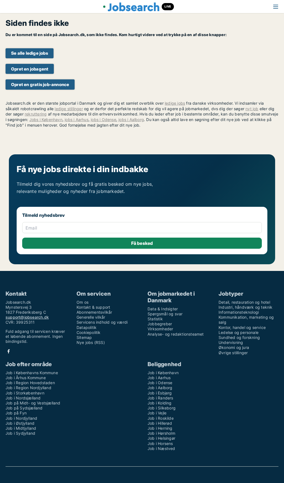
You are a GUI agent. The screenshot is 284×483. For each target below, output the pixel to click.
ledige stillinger (69, 108)
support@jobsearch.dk (27, 317)
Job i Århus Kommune (26, 377)
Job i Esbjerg (160, 393)
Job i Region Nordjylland (28, 387)
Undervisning (231, 342)
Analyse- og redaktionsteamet (176, 334)
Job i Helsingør (161, 438)
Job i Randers (160, 398)
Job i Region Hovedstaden (30, 382)
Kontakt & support (93, 307)
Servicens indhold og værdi (102, 322)
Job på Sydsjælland (24, 408)
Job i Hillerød (160, 423)
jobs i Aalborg (131, 119)
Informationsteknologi (239, 312)
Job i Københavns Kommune (32, 372)
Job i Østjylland (20, 423)
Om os (82, 302)
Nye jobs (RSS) (91, 342)
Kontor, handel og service (242, 327)
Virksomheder (160, 328)
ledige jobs (175, 103)
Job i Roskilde (161, 418)
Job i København (163, 372)
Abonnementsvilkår (94, 312)
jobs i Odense (103, 119)
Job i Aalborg (160, 387)
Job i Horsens (160, 443)
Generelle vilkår (91, 317)
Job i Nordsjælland (23, 398)
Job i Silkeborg (162, 408)
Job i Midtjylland (21, 428)
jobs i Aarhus (76, 119)
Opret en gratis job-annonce (40, 84)
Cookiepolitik (89, 332)
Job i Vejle (157, 413)
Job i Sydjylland (20, 433)
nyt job (251, 108)
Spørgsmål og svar (165, 313)
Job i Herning (160, 428)
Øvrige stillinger (233, 352)
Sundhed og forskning (239, 337)
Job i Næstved (161, 448)
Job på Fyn (16, 413)
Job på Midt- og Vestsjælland (33, 403)
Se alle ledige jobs (29, 53)
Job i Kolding (160, 403)
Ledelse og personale (238, 332)
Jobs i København (45, 119)
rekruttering (36, 114)
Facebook (9, 351)
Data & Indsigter (163, 308)
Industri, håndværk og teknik (246, 307)
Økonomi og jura (234, 347)
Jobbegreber (160, 323)
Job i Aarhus (159, 377)
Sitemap (84, 337)
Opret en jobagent (29, 69)
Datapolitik (87, 327)
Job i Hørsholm (161, 433)
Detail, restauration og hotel (244, 302)
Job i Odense (160, 382)
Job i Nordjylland (21, 418)
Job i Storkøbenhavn (25, 393)
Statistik (155, 318)
